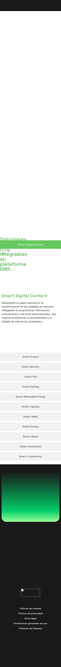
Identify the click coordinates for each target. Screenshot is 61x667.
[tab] (30, 244)
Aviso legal (31, 618)
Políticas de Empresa (30, 628)
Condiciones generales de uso (30, 623)
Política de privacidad (30, 613)
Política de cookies (30, 608)
